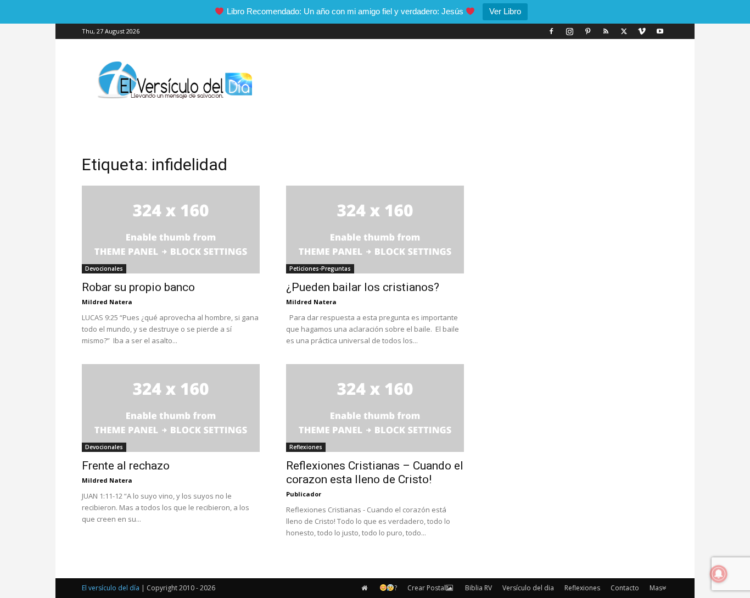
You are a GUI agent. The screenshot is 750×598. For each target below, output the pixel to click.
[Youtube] (660, 31)
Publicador (303, 494)
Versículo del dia (528, 588)
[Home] (365, 588)
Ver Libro (505, 11)
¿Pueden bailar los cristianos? (362, 287)
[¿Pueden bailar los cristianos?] (375, 229)
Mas (656, 588)
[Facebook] (551, 31)
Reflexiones (305, 447)
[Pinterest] (587, 31)
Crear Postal (426, 588)
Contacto (625, 588)
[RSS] (605, 31)
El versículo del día (110, 588)
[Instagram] (569, 31)
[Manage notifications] (718, 574)
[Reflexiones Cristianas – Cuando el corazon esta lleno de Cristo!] (375, 408)
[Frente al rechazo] (171, 408)
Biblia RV (478, 588)
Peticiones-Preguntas (320, 268)
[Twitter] (623, 31)
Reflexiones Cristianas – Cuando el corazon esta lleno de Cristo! (374, 472)
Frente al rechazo (126, 465)
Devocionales (104, 268)
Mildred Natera (107, 302)
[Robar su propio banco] (171, 229)
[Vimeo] (642, 31)
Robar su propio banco (138, 287)
